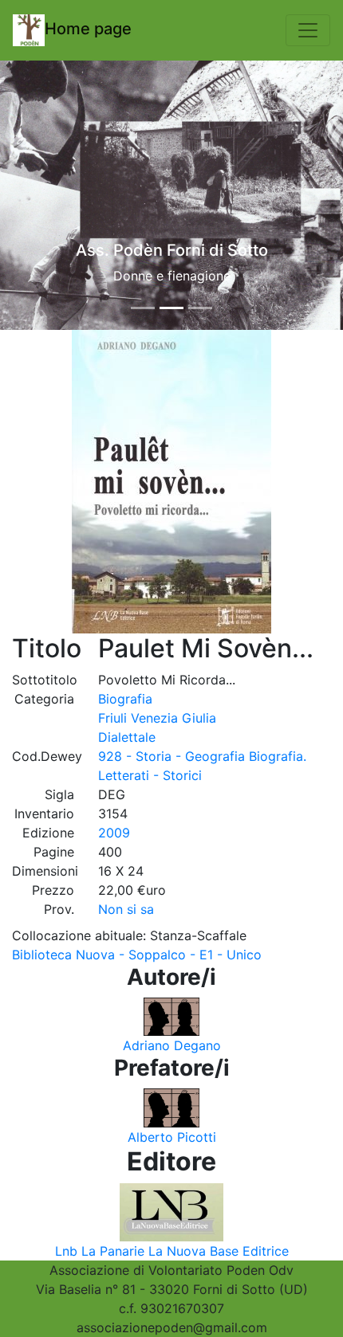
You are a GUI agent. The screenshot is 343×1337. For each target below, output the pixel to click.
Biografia (125, 699)
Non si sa (126, 909)
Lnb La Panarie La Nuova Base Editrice (172, 1251)
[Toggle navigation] (308, 30)
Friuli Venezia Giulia (157, 718)
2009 (114, 833)
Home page (88, 28)
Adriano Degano (172, 1045)
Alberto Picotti (172, 1137)
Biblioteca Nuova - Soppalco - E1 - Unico (137, 955)
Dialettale (127, 737)
